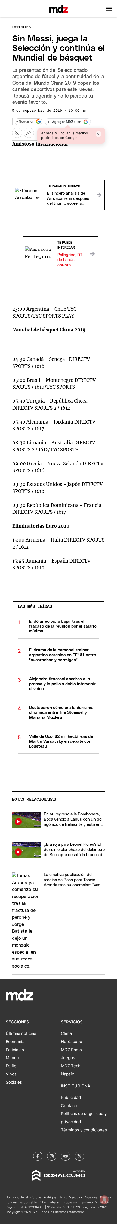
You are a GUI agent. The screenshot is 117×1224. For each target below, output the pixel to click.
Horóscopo (71, 1041)
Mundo (12, 1057)
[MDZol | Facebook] (37, 1156)
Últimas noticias (21, 1033)
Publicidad (71, 1097)
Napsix (67, 1074)
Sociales (14, 1082)
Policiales (15, 1049)
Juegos (68, 1057)
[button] (109, 9)
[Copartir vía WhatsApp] (17, 133)
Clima (66, 1033)
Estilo (11, 1065)
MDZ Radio (71, 1049)
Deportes (21, 27)
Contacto (69, 1105)
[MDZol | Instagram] (51, 1156)
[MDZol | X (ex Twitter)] (79, 1156)
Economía (15, 1041)
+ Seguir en (25, 121)
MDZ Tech (71, 1065)
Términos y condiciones (84, 1130)
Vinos (11, 1074)
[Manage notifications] (104, 1199)
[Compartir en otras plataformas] (29, 133)
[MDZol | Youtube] (65, 1156)
